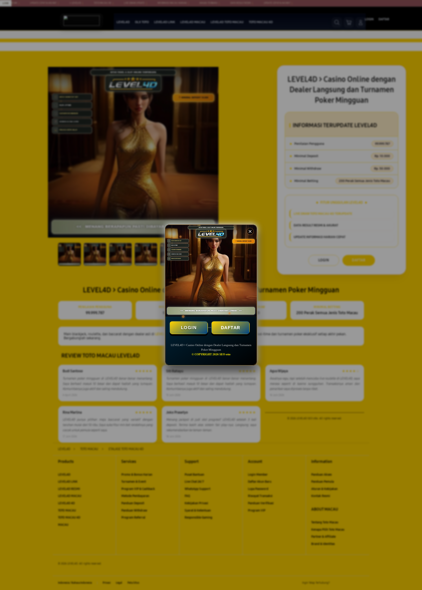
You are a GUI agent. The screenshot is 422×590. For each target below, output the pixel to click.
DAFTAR (230, 327)
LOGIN (189, 327)
